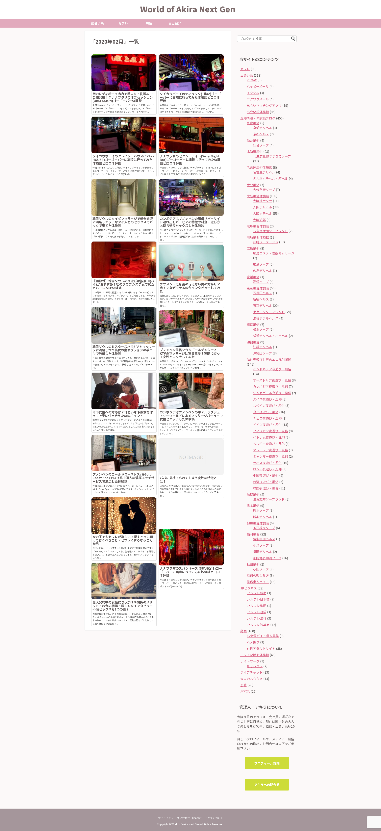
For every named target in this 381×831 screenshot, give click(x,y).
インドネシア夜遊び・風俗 (272, 369)
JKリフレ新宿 (256, 592)
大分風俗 (253, 184)
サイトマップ (165, 818)
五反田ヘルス (262, 292)
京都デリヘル (262, 127)
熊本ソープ (261, 510)
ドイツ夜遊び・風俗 (267, 424)
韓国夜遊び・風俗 (265, 488)
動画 (243, 631)
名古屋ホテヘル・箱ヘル (270, 178)
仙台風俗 (253, 140)
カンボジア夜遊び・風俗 (270, 386)
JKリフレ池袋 (256, 612)
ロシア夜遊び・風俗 (267, 469)
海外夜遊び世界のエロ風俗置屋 (269, 359)
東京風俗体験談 (258, 288)
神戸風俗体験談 (258, 523)
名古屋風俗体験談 (259, 167)
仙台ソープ (261, 145)
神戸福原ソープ (264, 527)
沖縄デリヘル (262, 346)
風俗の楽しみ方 (258, 575)
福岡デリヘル (262, 551)
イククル (253, 92)
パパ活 (245, 691)
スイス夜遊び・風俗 (267, 399)
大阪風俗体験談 (258, 196)
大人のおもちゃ (251, 678)
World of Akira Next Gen (188, 9)
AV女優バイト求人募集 (263, 635)
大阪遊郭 (259, 219)
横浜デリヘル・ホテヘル (270, 335)
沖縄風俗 (253, 342)
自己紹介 (174, 23)
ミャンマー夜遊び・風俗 (270, 456)
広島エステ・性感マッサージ (273, 253)
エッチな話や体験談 (254, 654)
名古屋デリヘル (264, 172)
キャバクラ (255, 665)
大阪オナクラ (262, 200)
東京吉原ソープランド (269, 311)
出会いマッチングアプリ (264, 105)
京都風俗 (253, 122)
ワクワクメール (258, 99)
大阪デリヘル (262, 207)
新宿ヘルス (261, 299)
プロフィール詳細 (267, 763)
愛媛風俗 (253, 276)
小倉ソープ (261, 545)
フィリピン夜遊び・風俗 (270, 430)
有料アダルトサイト (261, 648)
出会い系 (97, 23)
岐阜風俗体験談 (258, 226)
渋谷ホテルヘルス (265, 318)
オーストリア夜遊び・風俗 (272, 380)
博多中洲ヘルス (264, 538)
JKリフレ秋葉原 (258, 624)
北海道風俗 (255, 151)
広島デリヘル (262, 270)
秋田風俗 (253, 564)
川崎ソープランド (265, 242)
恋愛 (243, 685)
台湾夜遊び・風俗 (265, 481)
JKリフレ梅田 (256, 605)
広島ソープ (261, 264)
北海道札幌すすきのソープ (272, 156)
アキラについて (214, 818)
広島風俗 (253, 248)
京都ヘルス (261, 134)
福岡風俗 (253, 534)
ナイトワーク (249, 661)
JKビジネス (248, 588)
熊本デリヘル (262, 516)
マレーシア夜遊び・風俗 (270, 450)
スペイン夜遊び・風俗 (269, 405)
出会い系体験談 (258, 111)
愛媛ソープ (261, 281)
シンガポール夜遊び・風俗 (272, 392)
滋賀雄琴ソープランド (269, 499)
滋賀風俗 (253, 494)
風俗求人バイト (258, 581)
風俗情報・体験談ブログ (257, 118)
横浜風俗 (253, 324)
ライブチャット (251, 672)
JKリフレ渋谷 (256, 618)
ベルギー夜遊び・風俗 (269, 443)
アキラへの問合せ (267, 784)
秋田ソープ (261, 569)
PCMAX (252, 80)
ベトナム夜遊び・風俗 (269, 437)
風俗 (149, 23)
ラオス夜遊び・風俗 (267, 462)
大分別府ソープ (264, 189)
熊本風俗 (253, 505)
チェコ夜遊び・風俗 (267, 418)
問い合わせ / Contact (189, 818)
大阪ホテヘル (262, 213)
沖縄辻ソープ (262, 353)
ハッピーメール (258, 86)
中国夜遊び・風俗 (265, 475)
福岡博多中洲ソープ (267, 558)
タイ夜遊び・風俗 (265, 411)
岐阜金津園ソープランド (270, 230)
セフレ (123, 23)
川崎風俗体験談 (258, 237)
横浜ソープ (261, 329)
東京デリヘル (262, 305)
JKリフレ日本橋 (258, 599)
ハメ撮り (253, 642)
